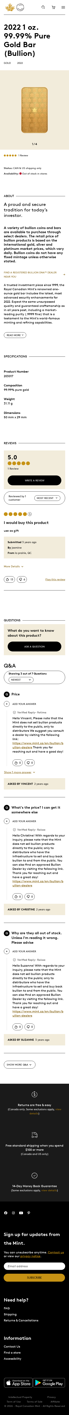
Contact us (56, 1252)
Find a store (12, 1352)
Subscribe (34, 1277)
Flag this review (55, 579)
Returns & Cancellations (21, 1320)
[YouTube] (21, 1213)
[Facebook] (6, 1213)
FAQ (7, 1308)
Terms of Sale (34, 1401)
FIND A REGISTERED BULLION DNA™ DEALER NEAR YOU (30, 274)
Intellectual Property (20, 1397)
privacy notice (30, 1256)
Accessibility (12, 1358)
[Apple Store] (18, 1382)
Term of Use (14, 1401)
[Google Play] (49, 1383)
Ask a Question (34, 646)
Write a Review (34, 480)
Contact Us (12, 1346)
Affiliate (55, 1401)
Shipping (10, 1314)
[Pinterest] (29, 1213)
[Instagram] (13, 1213)
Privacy (51, 1397)
